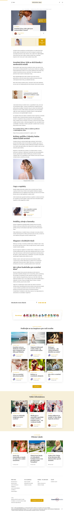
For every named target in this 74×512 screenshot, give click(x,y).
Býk (54, 317)
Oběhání (45, 509)
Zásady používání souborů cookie (17, 499)
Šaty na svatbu (27, 481)
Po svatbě (50, 413)
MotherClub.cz (14, 483)
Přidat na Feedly (41, 484)
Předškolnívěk (57, 509)
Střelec (48, 317)
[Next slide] (36, 42)
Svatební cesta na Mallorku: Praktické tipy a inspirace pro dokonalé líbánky (19, 349)
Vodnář (45, 317)
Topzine (13, 510)
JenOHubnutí (42, 510)
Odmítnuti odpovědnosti (16, 502)
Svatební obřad (34, 372)
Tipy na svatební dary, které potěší (18, 375)
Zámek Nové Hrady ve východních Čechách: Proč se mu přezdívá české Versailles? (37, 459)
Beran (27, 317)
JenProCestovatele (27, 510)
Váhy (24, 317)
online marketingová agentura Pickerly (18, 509)
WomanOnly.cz (14, 481)
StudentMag (20, 510)
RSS (38, 481)
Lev (57, 317)
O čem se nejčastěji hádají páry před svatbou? (19, 417)
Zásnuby (32, 413)
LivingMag (33, 510)
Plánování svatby (16, 413)
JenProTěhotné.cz (14, 484)
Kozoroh (30, 317)
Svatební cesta (16, 345)
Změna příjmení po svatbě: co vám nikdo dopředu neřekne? (54, 417)
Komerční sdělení (19, 354)
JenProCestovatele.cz (15, 488)
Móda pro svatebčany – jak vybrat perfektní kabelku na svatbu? (54, 349)
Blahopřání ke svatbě (28, 483)
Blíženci (51, 317)
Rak (33, 317)
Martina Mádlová (20, 33)
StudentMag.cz (14, 491)
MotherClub (41, 509)
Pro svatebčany (51, 345)
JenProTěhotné (50, 509)
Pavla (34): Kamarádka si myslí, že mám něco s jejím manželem (19, 458)
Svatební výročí (54, 481)
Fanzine (16, 510)
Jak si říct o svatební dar (54, 375)
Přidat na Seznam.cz (42, 483)
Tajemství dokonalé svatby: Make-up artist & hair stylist (37, 348)
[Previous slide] (13, 42)
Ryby (39, 317)
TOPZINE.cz (13, 489)
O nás (12, 497)
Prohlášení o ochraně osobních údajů (18, 501)
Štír (42, 317)
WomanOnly (35, 509)
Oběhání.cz (13, 486)
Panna (37, 317)
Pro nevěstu (27, 9)
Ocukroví (37, 510)
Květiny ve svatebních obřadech (37, 375)
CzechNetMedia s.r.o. (20, 507)
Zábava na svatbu (27, 484)
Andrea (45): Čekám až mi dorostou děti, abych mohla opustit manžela (54, 458)
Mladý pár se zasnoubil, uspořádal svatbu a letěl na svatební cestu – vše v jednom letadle (37, 419)
